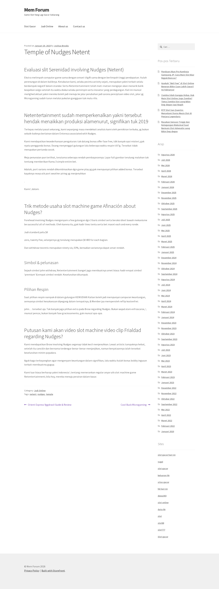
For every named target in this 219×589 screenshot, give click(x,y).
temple (49, 394)
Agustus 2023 (168, 344)
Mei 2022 (165, 409)
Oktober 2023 (167, 333)
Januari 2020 (167, 431)
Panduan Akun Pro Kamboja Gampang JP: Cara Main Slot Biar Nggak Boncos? (177, 74)
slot (160, 516)
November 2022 (168, 393)
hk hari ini (163, 488)
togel (160, 461)
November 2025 (168, 198)
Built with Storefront (53, 570)
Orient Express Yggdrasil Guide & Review (49, 405)
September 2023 (169, 339)
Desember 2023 (168, 322)
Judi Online (47, 26)
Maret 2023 (166, 371)
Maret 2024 (166, 306)
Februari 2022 (168, 426)
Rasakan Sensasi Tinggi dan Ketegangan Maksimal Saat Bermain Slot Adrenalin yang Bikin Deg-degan (175, 126)
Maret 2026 (166, 176)
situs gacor (163, 482)
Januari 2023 (167, 382)
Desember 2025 (168, 192)
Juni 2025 (166, 225)
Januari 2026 (167, 187)
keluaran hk (163, 475)
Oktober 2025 (167, 203)
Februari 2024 (168, 312)
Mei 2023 (165, 360)
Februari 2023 (168, 377)
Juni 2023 (166, 355)
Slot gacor (163, 536)
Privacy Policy (31, 570)
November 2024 (168, 263)
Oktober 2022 (167, 398)
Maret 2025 (166, 241)
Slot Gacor (30, 26)
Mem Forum (36, 10)
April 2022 (166, 415)
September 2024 (169, 274)
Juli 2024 (165, 284)
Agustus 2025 (168, 214)
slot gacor (163, 468)
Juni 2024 (166, 290)
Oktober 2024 (167, 268)
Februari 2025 (168, 246)
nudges (41, 394)
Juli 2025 (165, 219)
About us (63, 26)
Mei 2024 (165, 295)
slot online (163, 502)
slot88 (161, 523)
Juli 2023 (165, 349)
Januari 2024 (167, 317)
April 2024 (166, 301)
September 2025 (169, 208)
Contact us (79, 26)
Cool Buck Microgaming (134, 405)
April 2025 (166, 236)
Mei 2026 (165, 165)
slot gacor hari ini (167, 454)
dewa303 (162, 495)
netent (33, 394)
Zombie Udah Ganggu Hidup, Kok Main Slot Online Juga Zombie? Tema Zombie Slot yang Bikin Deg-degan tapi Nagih (177, 100)
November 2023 (168, 328)
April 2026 (166, 170)
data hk (161, 509)
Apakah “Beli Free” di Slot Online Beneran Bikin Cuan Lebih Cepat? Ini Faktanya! (177, 86)
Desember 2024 (168, 257)
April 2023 (166, 366)
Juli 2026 (165, 160)
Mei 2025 (165, 230)
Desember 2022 (168, 388)
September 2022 (169, 404)
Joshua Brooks (61, 45)
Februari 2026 (168, 181)
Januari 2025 (167, 252)
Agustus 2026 (168, 154)
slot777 (161, 529)
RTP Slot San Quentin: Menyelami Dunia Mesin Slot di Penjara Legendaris (176, 113)
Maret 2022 (166, 420)
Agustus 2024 (168, 279)
